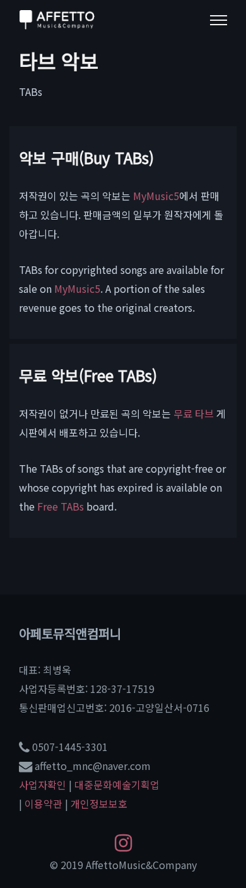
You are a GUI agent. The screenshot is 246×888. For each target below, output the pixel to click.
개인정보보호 (99, 803)
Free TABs (60, 506)
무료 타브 (193, 413)
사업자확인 (42, 784)
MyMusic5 (156, 195)
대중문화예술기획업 (117, 784)
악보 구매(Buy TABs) (86, 157)
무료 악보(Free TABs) (88, 375)
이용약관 (43, 803)
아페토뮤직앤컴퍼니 (70, 633)
